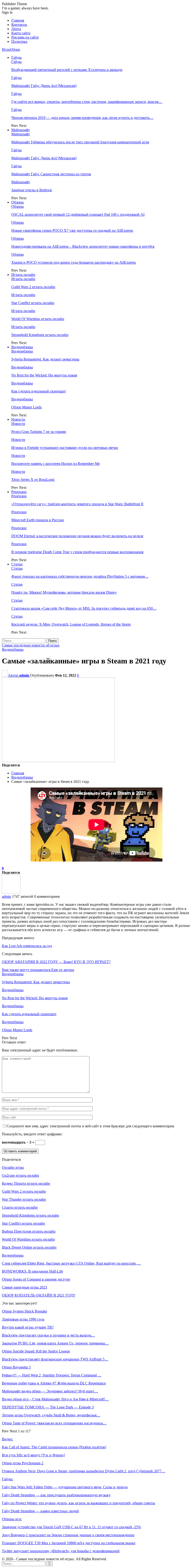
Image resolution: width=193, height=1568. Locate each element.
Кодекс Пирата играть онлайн (26, 1183)
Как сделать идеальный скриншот (38, 391)
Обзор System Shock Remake (24, 1311)
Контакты (19, 25)
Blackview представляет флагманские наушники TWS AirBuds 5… (55, 1359)
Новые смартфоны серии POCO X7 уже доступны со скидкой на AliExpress (72, 230)
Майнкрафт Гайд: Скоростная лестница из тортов (51, 174)
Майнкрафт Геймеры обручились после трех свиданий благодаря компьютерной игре (80, 142)
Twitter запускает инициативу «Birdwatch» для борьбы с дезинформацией (61, 1551)
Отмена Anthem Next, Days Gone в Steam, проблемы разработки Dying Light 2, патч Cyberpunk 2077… (83, 1471)
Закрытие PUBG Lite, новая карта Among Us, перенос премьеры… (55, 1343)
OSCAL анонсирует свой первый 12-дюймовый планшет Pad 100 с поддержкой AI (78, 214)
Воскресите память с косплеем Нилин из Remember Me (55, 464)
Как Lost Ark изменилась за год (27, 946)
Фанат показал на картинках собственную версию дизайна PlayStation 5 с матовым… (80, 576)
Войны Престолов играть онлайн (29, 1231)
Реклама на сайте (25, 37)
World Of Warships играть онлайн (37, 319)
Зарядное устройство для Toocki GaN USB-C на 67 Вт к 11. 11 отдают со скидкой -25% (71, 1527)
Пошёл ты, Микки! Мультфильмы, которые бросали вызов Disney (64, 592)
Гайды (16, 57)
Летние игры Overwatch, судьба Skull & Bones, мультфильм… (51, 1415)
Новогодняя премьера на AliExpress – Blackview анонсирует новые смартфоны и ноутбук (83, 246)
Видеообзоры (22, 347)
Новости (18, 419)
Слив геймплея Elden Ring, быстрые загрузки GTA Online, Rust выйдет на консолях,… (71, 1263)
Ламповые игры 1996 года (23, 1319)
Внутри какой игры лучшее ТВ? (28, 1327)
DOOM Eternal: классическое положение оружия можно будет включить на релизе (77, 536)
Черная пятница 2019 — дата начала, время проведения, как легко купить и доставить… (82, 118)
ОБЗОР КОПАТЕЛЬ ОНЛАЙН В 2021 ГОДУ (38, 1295)
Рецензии (19, 492)
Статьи (17, 564)
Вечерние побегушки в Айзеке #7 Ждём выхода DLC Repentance (54, 1383)
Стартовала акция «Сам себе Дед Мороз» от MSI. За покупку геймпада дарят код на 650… (84, 608)
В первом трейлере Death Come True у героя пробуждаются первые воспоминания (77, 552)
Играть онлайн (23, 275)
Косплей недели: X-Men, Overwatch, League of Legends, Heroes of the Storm (71, 624)
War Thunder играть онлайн (24, 1199)
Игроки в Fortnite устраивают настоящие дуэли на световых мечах (64, 448)
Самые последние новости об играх (31, 645)
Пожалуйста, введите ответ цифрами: (32, 1134)
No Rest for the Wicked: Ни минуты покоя (44, 375)
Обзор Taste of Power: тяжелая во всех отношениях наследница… (54, 1423)
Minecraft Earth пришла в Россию (37, 520)
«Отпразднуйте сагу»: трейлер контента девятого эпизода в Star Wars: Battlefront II (77, 504)
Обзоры (17, 202)
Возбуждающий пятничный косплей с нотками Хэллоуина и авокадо (66, 70)
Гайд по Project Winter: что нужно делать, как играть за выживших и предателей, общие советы (78, 1503)
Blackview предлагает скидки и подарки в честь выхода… (48, 1335)
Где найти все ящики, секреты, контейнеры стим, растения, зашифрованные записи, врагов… (86, 102)
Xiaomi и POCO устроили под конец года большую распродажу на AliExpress (73, 262)
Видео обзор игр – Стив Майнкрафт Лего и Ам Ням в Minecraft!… (55, 1399)
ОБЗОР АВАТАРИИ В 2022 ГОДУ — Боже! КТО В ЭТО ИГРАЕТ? (56, 962)
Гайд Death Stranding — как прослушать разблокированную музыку (56, 1495)
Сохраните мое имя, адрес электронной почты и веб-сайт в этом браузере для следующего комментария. (91, 1126)
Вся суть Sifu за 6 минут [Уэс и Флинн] (33, 1455)
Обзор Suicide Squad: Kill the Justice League (36, 1351)
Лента (16, 29)
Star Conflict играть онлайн (32, 303)
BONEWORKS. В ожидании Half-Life (32, 1271)
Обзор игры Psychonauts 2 (22, 1463)
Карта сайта (20, 33)
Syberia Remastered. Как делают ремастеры (45, 359)
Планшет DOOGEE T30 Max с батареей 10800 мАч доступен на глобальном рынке (68, 1543)
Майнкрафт (20, 130)
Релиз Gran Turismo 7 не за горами (38, 432)
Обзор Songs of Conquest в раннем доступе (36, 1279)
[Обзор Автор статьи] (11, 892)
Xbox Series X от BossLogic (33, 480)
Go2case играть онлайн (20, 1175)
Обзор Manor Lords (26, 407)
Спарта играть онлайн (20, 1207)
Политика (19, 41)
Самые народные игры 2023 (24, 1287)
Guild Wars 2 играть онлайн (33, 287)
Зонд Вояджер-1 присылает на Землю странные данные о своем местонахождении (68, 1535)
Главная (17, 20)
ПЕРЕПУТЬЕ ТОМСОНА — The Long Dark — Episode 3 (48, 1407)
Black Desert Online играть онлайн (29, 1247)
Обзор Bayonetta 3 (16, 1367)
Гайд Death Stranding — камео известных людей (40, 1511)
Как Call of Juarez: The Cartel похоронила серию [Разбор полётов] (54, 1447)
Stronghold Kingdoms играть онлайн (39, 335)
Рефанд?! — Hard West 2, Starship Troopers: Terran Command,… (51, 1375)
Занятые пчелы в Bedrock (31, 190)
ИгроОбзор (11, 49)
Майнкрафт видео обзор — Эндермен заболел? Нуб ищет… (50, 1391)
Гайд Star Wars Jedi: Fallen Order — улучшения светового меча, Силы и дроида (65, 1487)
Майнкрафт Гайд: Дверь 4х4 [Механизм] (43, 86)
